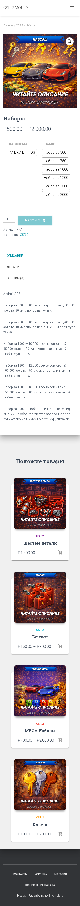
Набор (50, 144)
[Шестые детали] (40, 503)
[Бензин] (40, 597)
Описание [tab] (15, 255)
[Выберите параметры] (60, 552)
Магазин (60, 874)
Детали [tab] (13, 267)
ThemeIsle (55, 895)
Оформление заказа (40, 885)
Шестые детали (40, 543)
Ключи (40, 824)
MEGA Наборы (40, 730)
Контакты (20, 874)
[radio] (17, 152)
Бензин (40, 636)
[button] (70, 41)
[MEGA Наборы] (40, 690)
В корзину (32, 220)
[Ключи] (40, 784)
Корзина (41, 874)
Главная (8, 25)
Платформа (16, 144)
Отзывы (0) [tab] (15, 278)
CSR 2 (19, 25)
